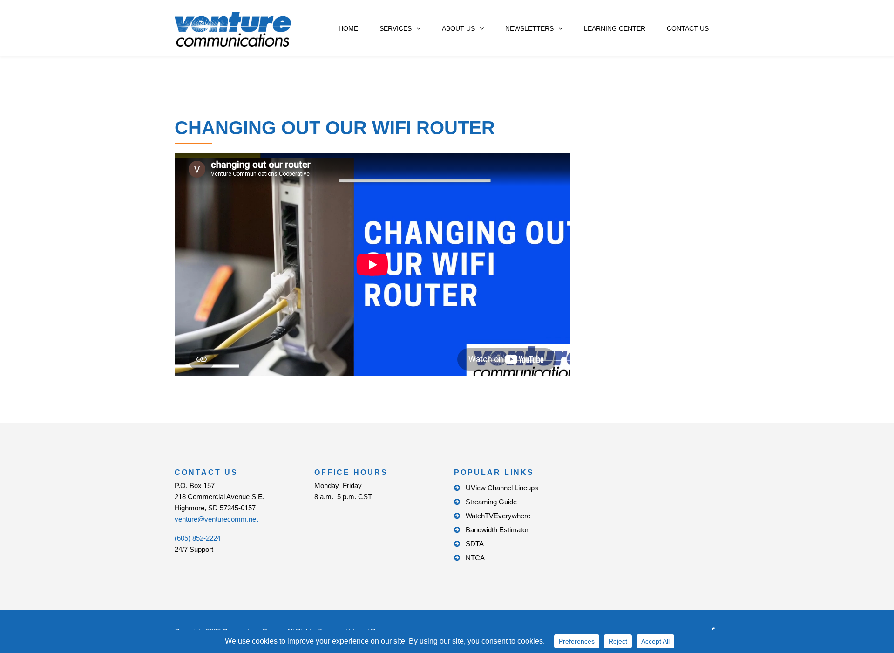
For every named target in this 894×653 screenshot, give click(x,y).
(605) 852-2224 (198, 538)
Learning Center (614, 28)
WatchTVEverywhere (498, 516)
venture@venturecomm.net (216, 519)
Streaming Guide (491, 502)
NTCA (475, 558)
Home (348, 28)
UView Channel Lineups (502, 488)
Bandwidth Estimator (497, 530)
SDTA (475, 544)
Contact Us (688, 28)
